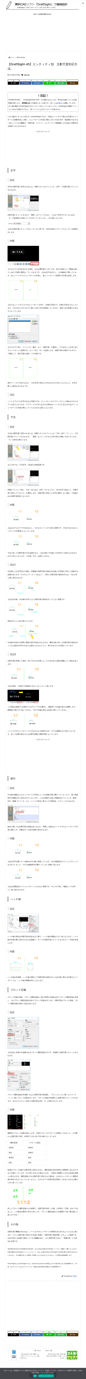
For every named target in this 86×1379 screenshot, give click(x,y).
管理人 (75, 1276)
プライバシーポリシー (46, 1376)
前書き (59, 103)
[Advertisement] (43, 32)
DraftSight (22, 57)
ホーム (12, 57)
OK (35, 1376)
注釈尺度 (26, 75)
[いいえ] (83, 1373)
